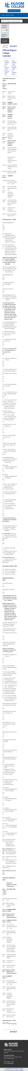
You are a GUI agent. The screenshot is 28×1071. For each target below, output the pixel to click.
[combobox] (11, 21)
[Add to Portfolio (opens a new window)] (11, 46)
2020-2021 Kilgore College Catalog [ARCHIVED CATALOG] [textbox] (12, 21)
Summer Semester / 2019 (7, 62)
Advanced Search (4, 35)
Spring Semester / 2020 (14, 62)
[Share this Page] (12, 46)
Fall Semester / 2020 (14, 72)
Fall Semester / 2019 (7, 67)
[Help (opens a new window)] (16, 46)
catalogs (9, 1068)
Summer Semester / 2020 (14, 67)
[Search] (6, 30)
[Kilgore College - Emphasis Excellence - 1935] (14, 5)
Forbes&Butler (10, 1063)
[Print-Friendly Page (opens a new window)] (14, 46)
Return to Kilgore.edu (14, 10)
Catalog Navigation (4, 40)
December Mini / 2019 (7, 72)
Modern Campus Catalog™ (17, 1070)
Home (2, 15)
